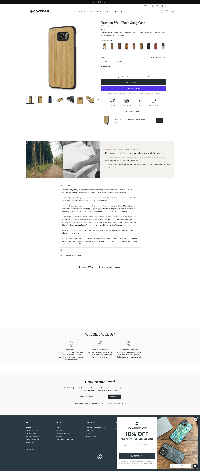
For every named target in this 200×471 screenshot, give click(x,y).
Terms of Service (91, 436)
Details (67, 186)
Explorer (119, 61)
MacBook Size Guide (32, 439)
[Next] (163, 48)
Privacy (100, 463)
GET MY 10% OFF (137, 456)
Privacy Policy (112, 403)
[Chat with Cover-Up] (195, 466)
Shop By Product (102, 11)
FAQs (27, 446)
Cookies (88, 433)
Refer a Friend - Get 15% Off (64, 439)
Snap (106, 61)
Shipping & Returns (72, 255)
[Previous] (104, 48)
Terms (123, 403)
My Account (30, 449)
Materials (59, 436)
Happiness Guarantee (62, 433)
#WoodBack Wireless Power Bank (130, 119)
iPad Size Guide (31, 443)
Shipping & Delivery (32, 430)
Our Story (59, 430)
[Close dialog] (195, 420)
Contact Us (29, 427)
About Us (119, 11)
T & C (106, 463)
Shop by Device (82, 11)
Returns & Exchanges (33, 436)
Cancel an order (31, 433)
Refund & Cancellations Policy (95, 427)
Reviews (58, 427)
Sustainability (70, 250)
